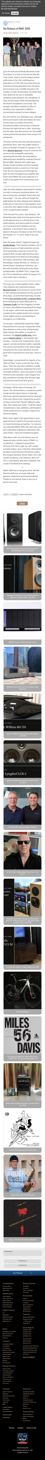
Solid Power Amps (8, 1302)
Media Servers (6, 1321)
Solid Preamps (7, 1300)
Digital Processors (8, 1317)
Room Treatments (28, 1305)
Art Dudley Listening (8, 1371)
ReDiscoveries (6, 1358)
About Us (25, 1398)
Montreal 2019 (27, 1343)
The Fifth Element (8, 1373)
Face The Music (7, 1381)
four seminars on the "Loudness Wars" (25, 299)
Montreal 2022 (27, 1341)
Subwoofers (6, 1290)
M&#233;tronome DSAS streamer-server (22, 642)
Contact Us (26, 1396)
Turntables (26, 1286)
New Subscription (28, 1414)
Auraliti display (9, 245)
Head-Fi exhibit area (23, 335)
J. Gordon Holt (27, 1321)
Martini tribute (15, 338)
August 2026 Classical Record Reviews (22, 1150)
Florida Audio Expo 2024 (30, 1350)
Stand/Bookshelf (7, 1288)
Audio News (6, 1409)
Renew (25, 1418)
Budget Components (29, 1317)
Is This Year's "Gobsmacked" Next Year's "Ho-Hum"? (22, 873)
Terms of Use (26, 1408)
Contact (20, 1428)
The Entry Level (7, 1379)
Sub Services (26, 1420)
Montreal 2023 (27, 1339)
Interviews (5, 1398)
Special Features (7, 1392)
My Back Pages (7, 1354)
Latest (22, 503)
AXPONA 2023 (27, 1332)
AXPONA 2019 (27, 1336)
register (14, 494)
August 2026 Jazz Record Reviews (22, 1195)
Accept (15, 13)
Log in (6, 494)
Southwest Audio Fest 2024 (31, 1346)
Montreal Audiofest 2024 (30, 1348)
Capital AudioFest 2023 (29, 1352)
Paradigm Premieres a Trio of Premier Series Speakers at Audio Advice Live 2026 (22, 596)
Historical (5, 1402)
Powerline (25, 1302)
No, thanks (6, 13)
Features (5, 1338)
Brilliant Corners (7, 1350)
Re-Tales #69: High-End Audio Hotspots (22, 827)
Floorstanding (7, 1286)
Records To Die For (8, 1333)
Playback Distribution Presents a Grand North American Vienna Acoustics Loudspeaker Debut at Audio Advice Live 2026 (22, 921)
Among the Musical (8, 1344)
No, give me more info (9, 9)
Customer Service (28, 1400)
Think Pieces (6, 1400)
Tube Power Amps (8, 1298)
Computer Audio (10, 304)
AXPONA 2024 (27, 1330)
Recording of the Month (9, 1331)
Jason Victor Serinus (10, 33)
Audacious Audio (28, 1319)
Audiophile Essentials (9, 1396)
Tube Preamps (7, 1296)
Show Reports (28, 1328)
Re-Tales (5, 1360)
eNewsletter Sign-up (28, 1394)
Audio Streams (7, 1375)
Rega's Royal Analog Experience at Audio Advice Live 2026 (22, 1104)
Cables (25, 1298)
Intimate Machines (22, 1012)
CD (3, 1313)
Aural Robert (6, 1348)
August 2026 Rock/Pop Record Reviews (22, 1240)
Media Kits (26, 1404)
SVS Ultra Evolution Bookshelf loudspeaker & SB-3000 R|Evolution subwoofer (22, 550)
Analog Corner (7, 1369)
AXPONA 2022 (27, 1334)
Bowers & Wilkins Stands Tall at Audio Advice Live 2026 (22, 735)
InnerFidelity (26, 1323)
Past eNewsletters (8, 1411)
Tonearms (26, 1288)
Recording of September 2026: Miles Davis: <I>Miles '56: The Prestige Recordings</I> (23, 1058)
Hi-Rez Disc (6, 1315)
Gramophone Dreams (9, 1352)
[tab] (22, 503)
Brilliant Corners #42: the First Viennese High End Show (22, 688)
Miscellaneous (27, 1311)
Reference (5, 1394)
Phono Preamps (7, 1307)
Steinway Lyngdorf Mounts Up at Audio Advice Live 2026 (22, 781)
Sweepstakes (6, 1417)
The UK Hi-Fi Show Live (29, 1402)
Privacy (25, 1406)
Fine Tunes (6, 1383)
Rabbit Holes (6, 1356)
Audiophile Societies (28, 1392)
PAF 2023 (25, 1354)
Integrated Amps (7, 1305)
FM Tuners (26, 1292)
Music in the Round (8, 1377)
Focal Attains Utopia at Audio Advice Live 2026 (22, 967)
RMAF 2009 (14, 22)
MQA (4, 1404)
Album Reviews (7, 1336)
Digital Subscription (28, 1416)
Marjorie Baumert (15, 150)
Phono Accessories (28, 1300)
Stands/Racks (27, 1307)
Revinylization (6, 1362)
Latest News (7, 1407)
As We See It (6, 1346)
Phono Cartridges (28, 1290)
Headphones (26, 1309)
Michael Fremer (9, 290)
